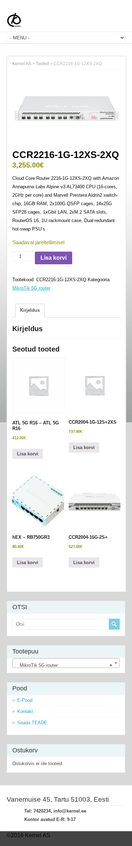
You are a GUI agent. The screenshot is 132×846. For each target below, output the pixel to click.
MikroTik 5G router (31, 288)
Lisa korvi (53, 258)
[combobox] (66, 663)
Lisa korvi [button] (27, 453)
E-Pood (24, 700)
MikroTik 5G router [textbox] (64, 665)
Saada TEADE (32, 722)
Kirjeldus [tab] (30, 310)
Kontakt (25, 711)
